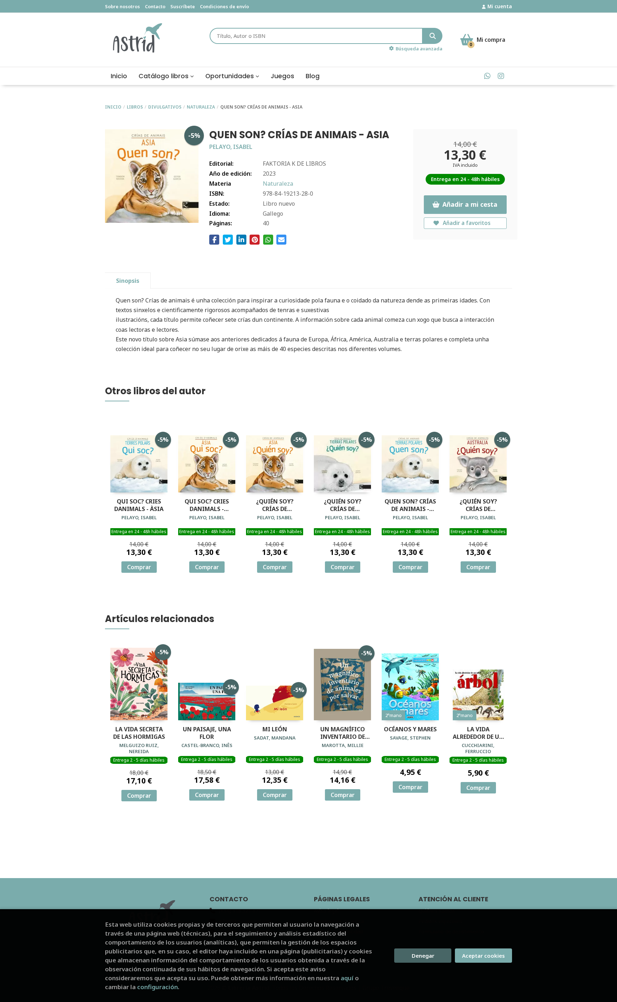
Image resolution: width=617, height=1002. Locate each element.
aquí (347, 978)
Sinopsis (127, 281)
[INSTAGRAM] (501, 76)
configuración (157, 987)
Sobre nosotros (122, 6)
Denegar (423, 955)
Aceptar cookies (483, 955)
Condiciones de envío (224, 6)
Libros (135, 107)
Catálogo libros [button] (164, 76)
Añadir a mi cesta (469, 204)
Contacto (155, 6)
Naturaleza (201, 107)
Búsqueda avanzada (419, 48)
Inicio (113, 107)
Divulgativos (164, 107)
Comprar (139, 567)
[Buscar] (432, 36)
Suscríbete (182, 6)
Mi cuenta (499, 6)
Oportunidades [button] (230, 76)
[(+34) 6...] (487, 76)
